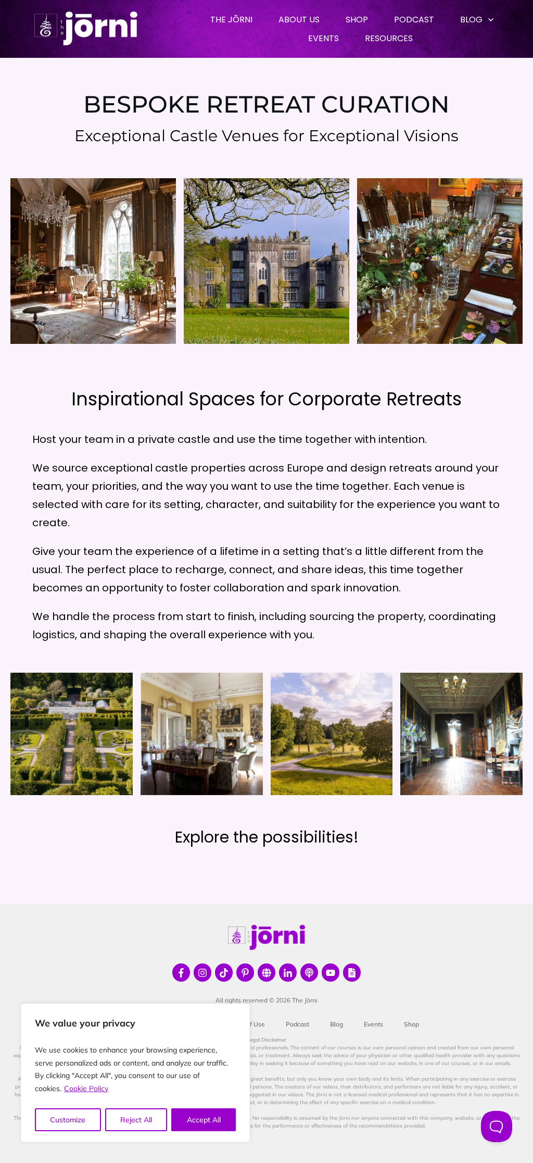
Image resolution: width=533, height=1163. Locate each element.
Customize (67, 1119)
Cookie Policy (86, 1088)
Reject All (136, 1119)
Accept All (204, 1119)
